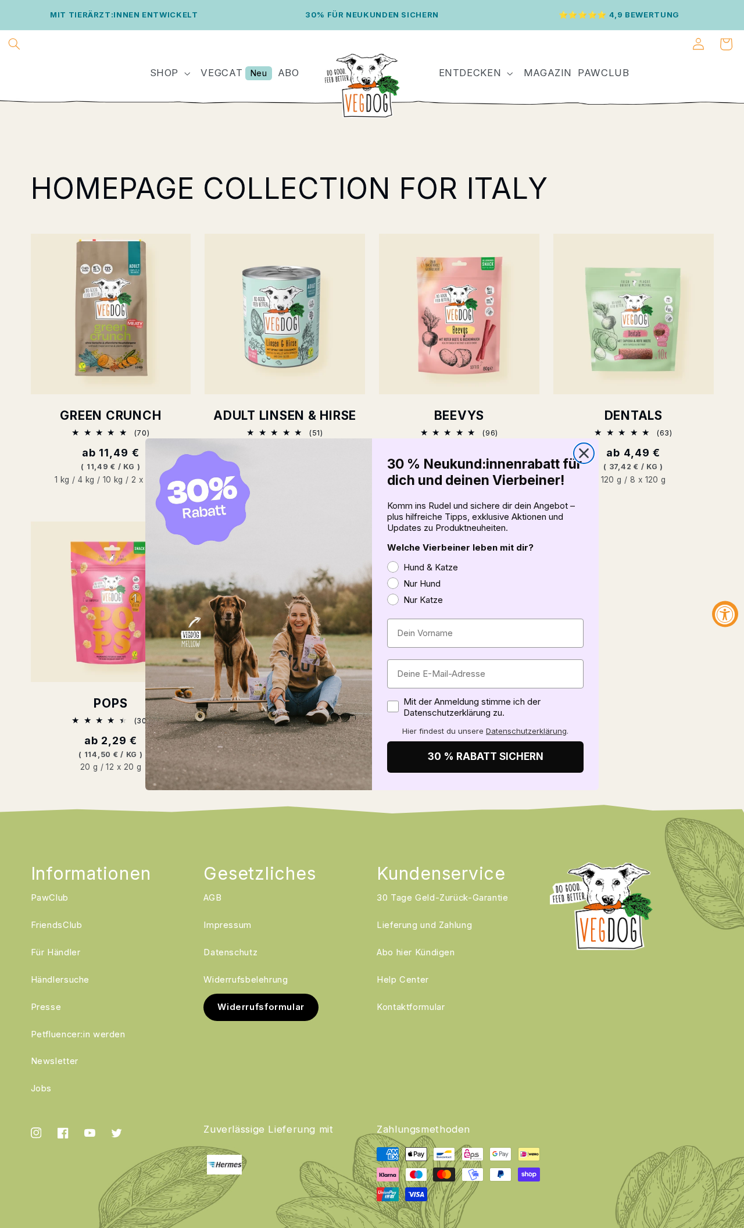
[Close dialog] (584, 453)
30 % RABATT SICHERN (485, 756)
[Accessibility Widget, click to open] (725, 614)
